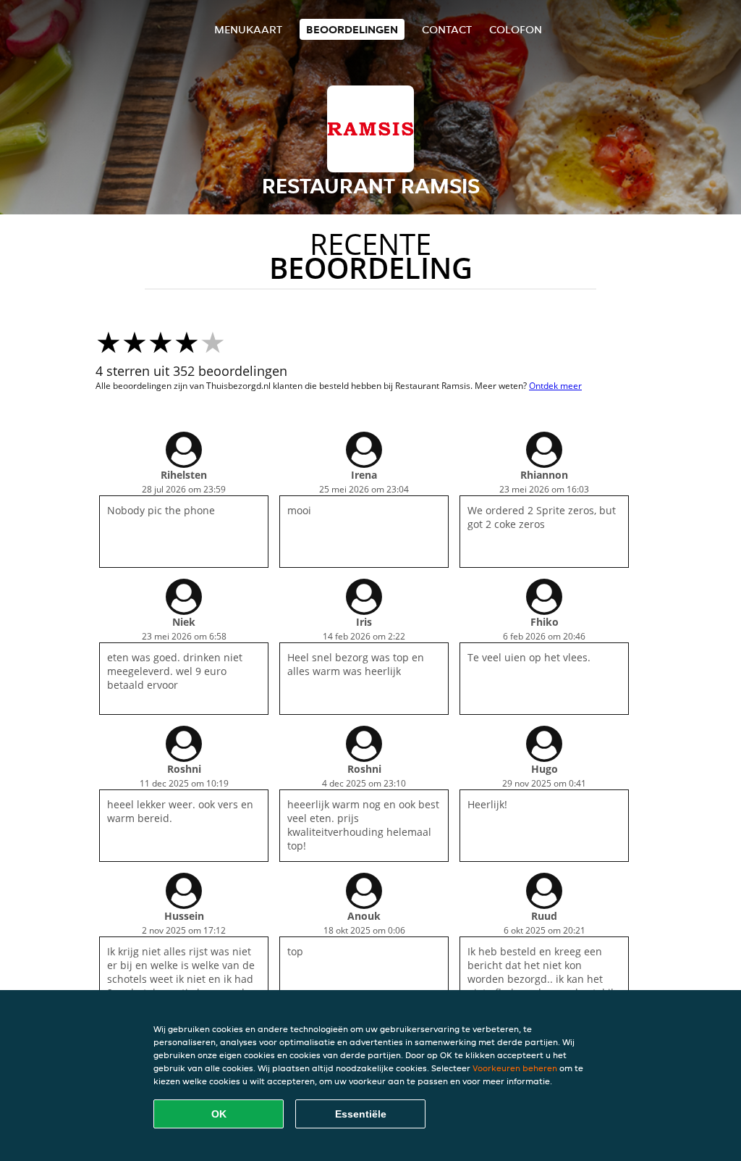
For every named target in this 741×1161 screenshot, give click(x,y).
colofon (515, 29)
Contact (447, 29)
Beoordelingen (352, 29)
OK (218, 1114)
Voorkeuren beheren (515, 1067)
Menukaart (248, 29)
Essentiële (360, 1114)
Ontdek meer (555, 386)
